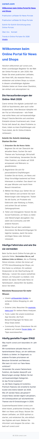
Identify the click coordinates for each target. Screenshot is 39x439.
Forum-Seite (27, 329)
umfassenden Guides (19, 298)
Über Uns (5, 32)
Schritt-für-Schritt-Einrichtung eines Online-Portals (16, 26)
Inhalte (5, 39)
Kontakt (14, 32)
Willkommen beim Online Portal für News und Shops (19, 9)
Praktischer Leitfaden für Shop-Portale (17, 20)
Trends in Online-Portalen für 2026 (15, 37)
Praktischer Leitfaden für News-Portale (17, 16)
